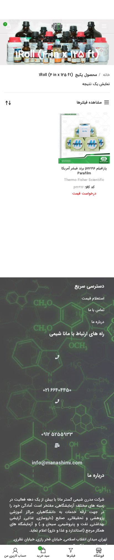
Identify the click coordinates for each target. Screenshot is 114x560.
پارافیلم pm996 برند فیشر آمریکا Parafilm (84, 171)
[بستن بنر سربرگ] (7, 4)
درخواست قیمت (84, 193)
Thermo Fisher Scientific (84, 180)
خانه (106, 75)
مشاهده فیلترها (89, 102)
